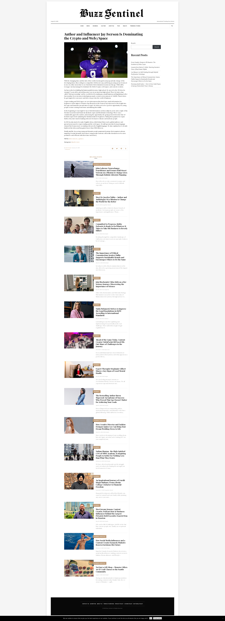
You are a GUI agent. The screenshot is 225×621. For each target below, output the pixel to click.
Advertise (93, 603)
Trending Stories (135, 26)
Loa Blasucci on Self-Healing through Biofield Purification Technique (144, 73)
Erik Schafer (68, 147)
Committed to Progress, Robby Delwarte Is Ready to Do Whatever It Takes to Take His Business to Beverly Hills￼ (111, 227)
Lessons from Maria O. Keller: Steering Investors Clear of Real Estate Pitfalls (145, 68)
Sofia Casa (107, 349)
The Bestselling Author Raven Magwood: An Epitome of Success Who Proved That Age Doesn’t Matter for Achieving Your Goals (111, 398)
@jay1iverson (75, 142)
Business (95, 26)
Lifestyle (111, 26)
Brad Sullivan (105, 318)
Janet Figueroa (105, 289)
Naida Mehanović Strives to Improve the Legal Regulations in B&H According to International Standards (111, 312)
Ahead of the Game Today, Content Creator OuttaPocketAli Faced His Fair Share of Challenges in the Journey (110, 343)
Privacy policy (157, 618)
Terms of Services (108, 603)
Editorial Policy (138, 603)
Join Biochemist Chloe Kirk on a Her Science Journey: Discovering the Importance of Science (111, 284)
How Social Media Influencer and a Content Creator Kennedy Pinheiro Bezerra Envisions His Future (111, 542)
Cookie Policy (128, 603)
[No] (223, 618)
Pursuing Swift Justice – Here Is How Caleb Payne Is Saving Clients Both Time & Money (146, 85)
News (88, 26)
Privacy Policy (119, 603)
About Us (99, 603)
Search (133, 43)
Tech (118, 26)
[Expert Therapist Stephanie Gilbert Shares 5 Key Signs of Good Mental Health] (79, 369)
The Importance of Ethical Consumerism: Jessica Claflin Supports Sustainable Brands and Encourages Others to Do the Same (111, 256)
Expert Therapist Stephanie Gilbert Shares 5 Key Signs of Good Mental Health (111, 371)
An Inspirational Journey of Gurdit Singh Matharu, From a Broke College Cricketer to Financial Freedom (110, 483)
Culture (103, 26)
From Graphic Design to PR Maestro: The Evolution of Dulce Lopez (143, 63)
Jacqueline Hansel (106, 205)
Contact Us (85, 603)
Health (125, 26)
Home (81, 26)
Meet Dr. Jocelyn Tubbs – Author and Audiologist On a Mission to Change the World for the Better (111, 199)
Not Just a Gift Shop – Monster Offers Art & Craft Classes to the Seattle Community (111, 569)
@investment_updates (76, 139)
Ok (151, 618)
